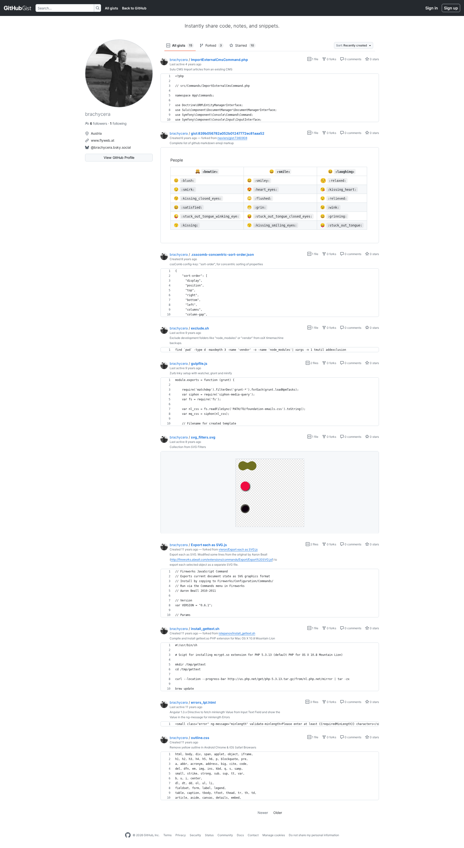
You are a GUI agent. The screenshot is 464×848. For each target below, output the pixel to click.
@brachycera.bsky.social (111, 147)
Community (225, 835)
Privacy (180, 835)
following (118, 123)
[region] (270, 98)
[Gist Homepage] (18, 8)
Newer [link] (263, 813)
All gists (111, 8)
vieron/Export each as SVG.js (238, 549)
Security (195, 835)
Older (277, 813)
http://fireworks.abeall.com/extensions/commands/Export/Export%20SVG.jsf (222, 559)
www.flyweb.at (102, 140)
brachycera (179, 60)
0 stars (374, 59)
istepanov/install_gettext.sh (237, 633)
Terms (167, 835)
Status (209, 835)
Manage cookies (273, 835)
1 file (314, 59)
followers (99, 123)
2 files (314, 363)
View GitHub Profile (119, 157)
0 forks (331, 59)
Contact (253, 835)
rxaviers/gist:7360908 (232, 138)
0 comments (352, 59)
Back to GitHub (134, 8)
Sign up (451, 8)
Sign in (431, 8)
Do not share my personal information (314, 835)
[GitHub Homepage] (128, 835)
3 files (313, 702)
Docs (240, 835)
